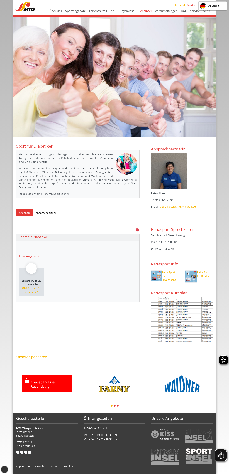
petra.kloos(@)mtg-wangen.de (178, 206)
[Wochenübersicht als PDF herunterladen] (137, 229)
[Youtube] (29, 452)
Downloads (69, 466)
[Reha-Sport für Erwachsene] (156, 276)
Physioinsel (127, 11)
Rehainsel (145, 11)
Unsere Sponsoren (31, 356)
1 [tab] (112, 406)
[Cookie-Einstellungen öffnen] (4, 469)
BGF (184, 11)
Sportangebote (75, 11)
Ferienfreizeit (98, 11)
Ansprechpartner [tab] (46, 212)
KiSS (113, 11)
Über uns (55, 11)
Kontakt (55, 466)
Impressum (23, 466)
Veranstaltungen (166, 11)
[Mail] (21, 452)
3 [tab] (118, 406)
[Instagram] (25, 452)
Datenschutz (40, 466)
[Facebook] (17, 452)
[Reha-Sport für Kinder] (191, 276)
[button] (55, 15)
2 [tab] (115, 406)
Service (195, 11)
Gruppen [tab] (24, 212)
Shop (206, 11)
